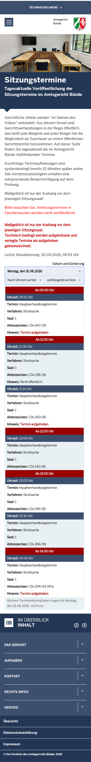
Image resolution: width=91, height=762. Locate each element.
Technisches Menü (43, 7)
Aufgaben (13, 661)
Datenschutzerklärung (20, 733)
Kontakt (12, 676)
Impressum (11, 744)
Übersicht (10, 721)
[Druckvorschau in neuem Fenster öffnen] (75, 625)
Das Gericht (15, 645)
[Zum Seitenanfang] (83, 625)
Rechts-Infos (16, 692)
